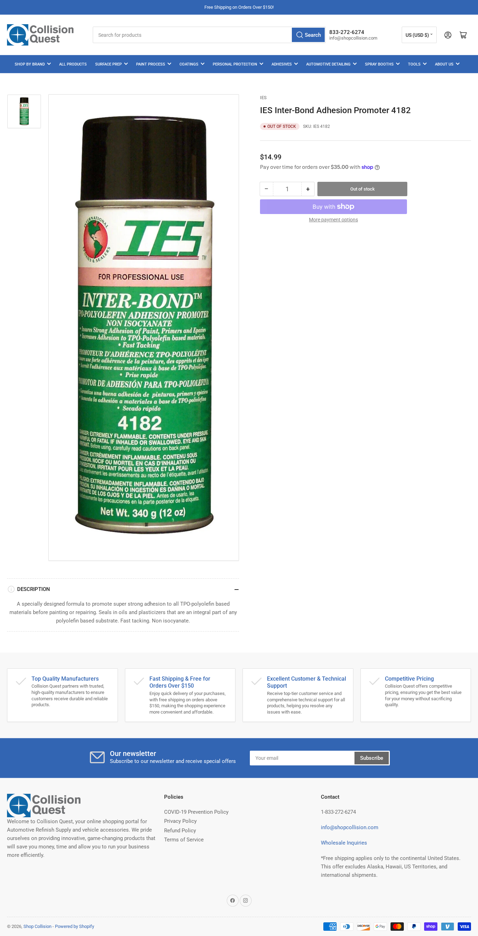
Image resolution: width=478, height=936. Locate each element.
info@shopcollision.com (349, 827)
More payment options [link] (333, 219)
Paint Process (150, 64)
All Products (73, 64)
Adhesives (282, 64)
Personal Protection (235, 64)
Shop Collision (37, 926)
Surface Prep (108, 64)
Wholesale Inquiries (344, 843)
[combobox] (209, 35)
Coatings (189, 64)
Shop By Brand (30, 64)
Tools (414, 64)
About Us (444, 64)
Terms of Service (184, 840)
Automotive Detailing (328, 64)
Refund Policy (180, 830)
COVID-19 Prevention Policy (196, 812)
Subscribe (371, 758)
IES (263, 97)
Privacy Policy (180, 821)
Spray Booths (379, 64)
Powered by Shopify (74, 926)
